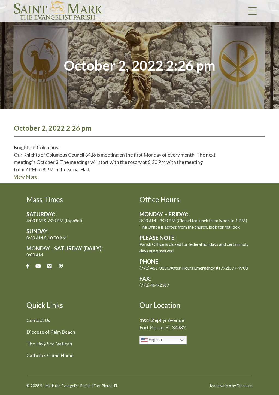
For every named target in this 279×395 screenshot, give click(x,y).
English (155, 339)
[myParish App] (60, 266)
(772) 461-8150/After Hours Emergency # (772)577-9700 (194, 267)
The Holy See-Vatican (49, 344)
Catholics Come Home (50, 355)
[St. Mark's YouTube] (38, 266)
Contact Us (38, 320)
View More (26, 177)
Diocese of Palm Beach (50, 332)
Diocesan (245, 385)
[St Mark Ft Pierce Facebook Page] (27, 266)
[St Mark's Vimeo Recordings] (49, 266)
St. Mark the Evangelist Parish (65, 385)
